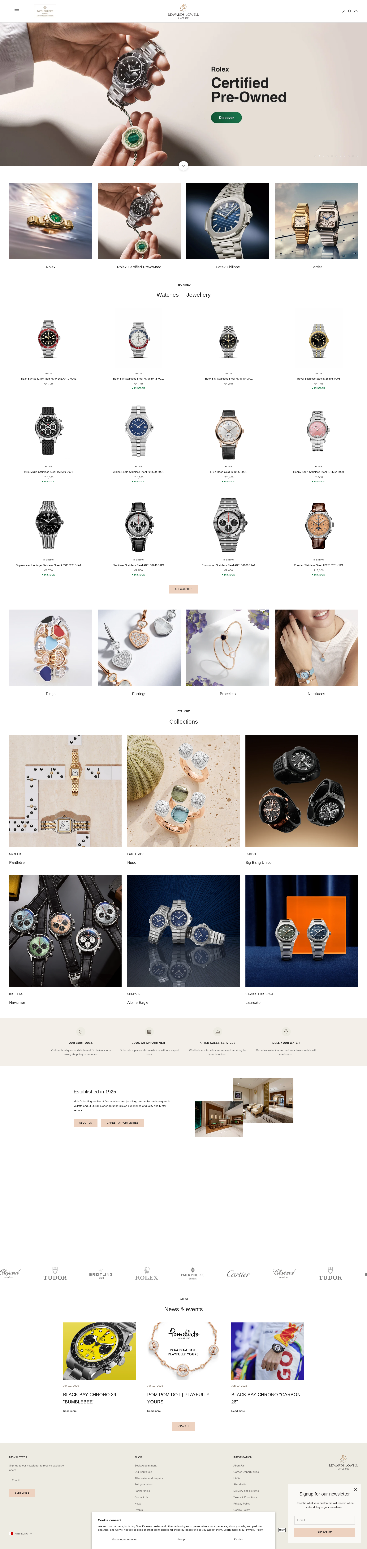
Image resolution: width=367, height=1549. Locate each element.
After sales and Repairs (149, 1478)
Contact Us (141, 1497)
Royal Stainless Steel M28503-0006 (318, 378)
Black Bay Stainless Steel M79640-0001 (229, 378)
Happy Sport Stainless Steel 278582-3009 (318, 471)
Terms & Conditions (245, 1497)
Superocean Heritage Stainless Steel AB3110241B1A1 (48, 565)
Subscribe (324, 1532)
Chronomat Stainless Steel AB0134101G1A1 (228, 565)
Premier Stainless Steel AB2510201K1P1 (318, 565)
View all (183, 1426)
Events (139, 1509)
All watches (183, 589)
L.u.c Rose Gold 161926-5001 (228, 471)
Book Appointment (146, 1465)
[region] (183, 94)
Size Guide (240, 1484)
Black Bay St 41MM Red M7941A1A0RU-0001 (48, 378)
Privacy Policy (254, 1529)
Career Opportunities (246, 1471)
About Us (238, 1465)
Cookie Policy (241, 1509)
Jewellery (198, 295)
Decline (238, 1539)
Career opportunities (122, 1122)
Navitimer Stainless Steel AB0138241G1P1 (138, 565)
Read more (70, 1410)
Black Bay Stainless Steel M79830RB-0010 (138, 378)
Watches (168, 295)
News (138, 1503)
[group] (183, 94)
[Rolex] (325, 11)
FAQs (236, 1478)
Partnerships (142, 1490)
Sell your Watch (144, 1484)
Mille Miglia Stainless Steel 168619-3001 (48, 471)
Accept (181, 1539)
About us (85, 1122)
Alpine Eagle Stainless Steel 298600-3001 (138, 471)
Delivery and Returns (246, 1490)
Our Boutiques (143, 1471)
